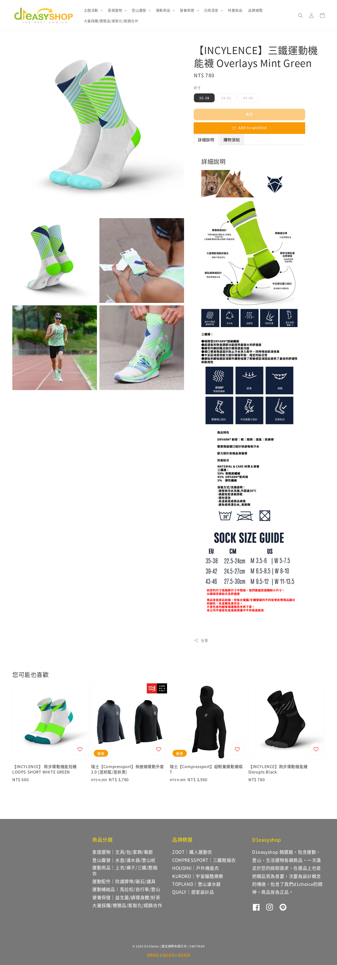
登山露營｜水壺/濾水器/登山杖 (124, 860)
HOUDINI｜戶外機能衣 (195, 868)
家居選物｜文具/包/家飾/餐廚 (122, 852)
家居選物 (115, 10)
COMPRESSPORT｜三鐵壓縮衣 (204, 860)
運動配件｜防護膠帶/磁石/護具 (124, 881)
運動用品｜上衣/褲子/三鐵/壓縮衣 (125, 870)
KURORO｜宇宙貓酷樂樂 (197, 876)
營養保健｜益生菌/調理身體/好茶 (126, 897)
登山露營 (139, 10)
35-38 (204, 97)
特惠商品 (235, 10)
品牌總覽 (255, 10)
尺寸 (197, 87)
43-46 (248, 97)
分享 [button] (204, 640)
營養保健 (187, 10)
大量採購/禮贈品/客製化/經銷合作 (111, 20)
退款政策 (184, 955)
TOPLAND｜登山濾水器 (196, 884)
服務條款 (153, 955)
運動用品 (163, 10)
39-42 (226, 97)
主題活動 (91, 10)
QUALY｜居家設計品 (193, 892)
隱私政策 (168, 955)
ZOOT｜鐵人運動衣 (192, 852)
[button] (300, 15)
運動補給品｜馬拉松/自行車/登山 (126, 889)
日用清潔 (211, 10)
